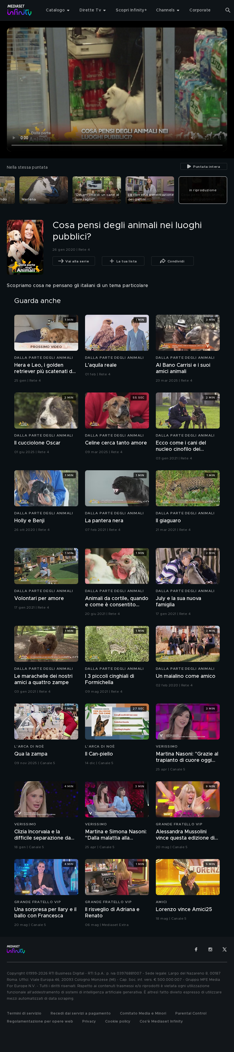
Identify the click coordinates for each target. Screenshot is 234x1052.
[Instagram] (210, 949)
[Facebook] (196, 949)
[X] (224, 949)
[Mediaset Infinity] (19, 10)
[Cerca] (228, 10)
